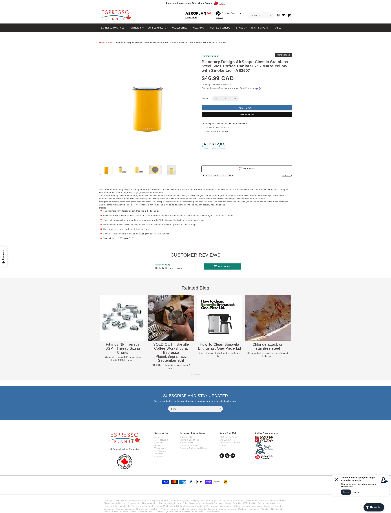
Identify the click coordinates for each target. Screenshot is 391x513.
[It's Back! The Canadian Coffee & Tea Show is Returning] (123, 318)
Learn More (191, 17)
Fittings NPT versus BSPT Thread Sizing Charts (171, 348)
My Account (160, 451)
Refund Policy (186, 442)
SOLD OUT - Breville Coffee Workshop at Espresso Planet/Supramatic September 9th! (219, 352)
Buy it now (247, 114)
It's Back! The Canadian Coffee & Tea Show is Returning (122, 348)
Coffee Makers (157, 28)
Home (102, 42)
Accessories (179, 28)
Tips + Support (259, 28)
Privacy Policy (186, 437)
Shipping (206, 85)
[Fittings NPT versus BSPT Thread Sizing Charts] (171, 318)
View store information (216, 131)
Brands (240, 28)
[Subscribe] (219, 409)
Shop (110, 42)
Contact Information (189, 445)
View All (220, 18)
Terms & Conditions (189, 440)
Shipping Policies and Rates (193, 448)
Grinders (136, 28)
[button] (194, 374)
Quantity (206, 98)
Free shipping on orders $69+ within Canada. (189, 3)
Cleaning (198, 28)
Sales (277, 28)
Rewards (158, 453)
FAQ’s (157, 445)
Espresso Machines (112, 28)
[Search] (270, 15)
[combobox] (261, 15)
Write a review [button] (222, 266)
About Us (158, 437)
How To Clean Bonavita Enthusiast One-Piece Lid (267, 346)
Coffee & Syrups (220, 28)
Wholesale (159, 448)
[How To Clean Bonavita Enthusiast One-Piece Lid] (268, 318)
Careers (158, 456)
